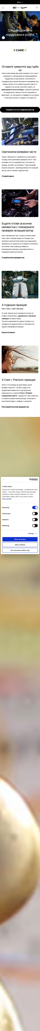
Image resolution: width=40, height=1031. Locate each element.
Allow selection (20, 545)
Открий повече (8, 176)
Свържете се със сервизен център (20, 110)
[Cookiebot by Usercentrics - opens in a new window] (29, 479)
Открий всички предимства (13, 258)
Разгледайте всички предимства (15, 407)
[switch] (35, 513)
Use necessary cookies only (20, 550)
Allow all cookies (20, 539)
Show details (7, 499)
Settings (31, 533)
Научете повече (8, 332)
